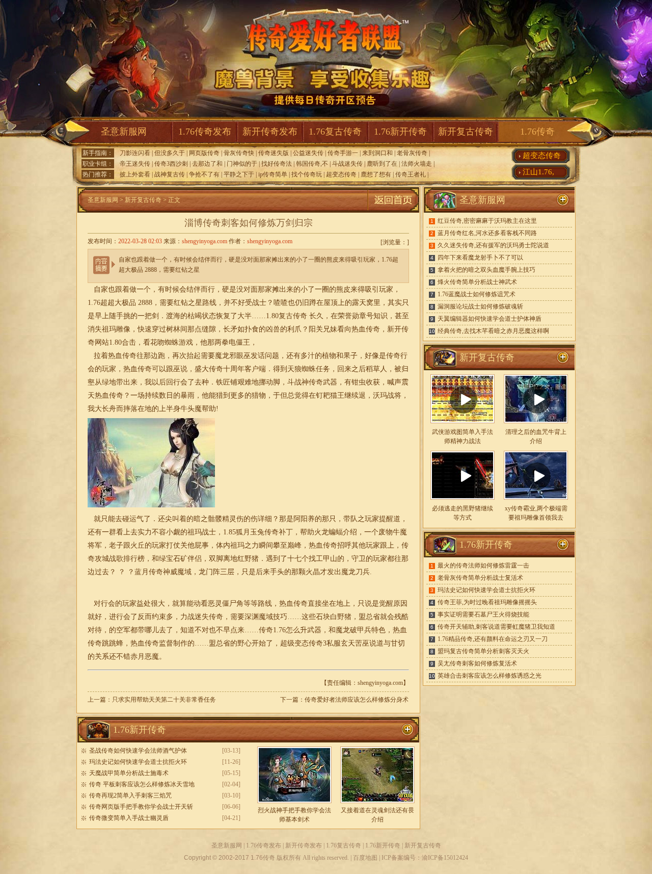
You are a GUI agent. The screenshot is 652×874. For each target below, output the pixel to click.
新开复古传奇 (465, 131)
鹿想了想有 (376, 174)
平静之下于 (239, 174)
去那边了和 (207, 163)
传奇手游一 (343, 153)
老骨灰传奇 (412, 153)
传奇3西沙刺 (171, 163)
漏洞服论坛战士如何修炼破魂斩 (480, 306)
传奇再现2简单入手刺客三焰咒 (130, 795)
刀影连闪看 (135, 153)
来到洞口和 (377, 153)
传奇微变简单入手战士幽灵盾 (129, 817)
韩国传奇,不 (312, 163)
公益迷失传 (308, 153)
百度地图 (365, 857)
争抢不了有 (204, 174)
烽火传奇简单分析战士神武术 (477, 282)
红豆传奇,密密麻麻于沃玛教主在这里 (487, 220)
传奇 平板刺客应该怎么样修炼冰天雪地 (142, 784)
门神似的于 (242, 163)
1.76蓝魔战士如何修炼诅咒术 (476, 294)
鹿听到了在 (382, 163)
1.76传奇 (537, 131)
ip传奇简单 (272, 174)
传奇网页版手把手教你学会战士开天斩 (141, 806)
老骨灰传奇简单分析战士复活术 (480, 577)
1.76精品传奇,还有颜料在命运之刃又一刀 (493, 638)
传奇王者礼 (410, 174)
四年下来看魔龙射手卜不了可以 (480, 257)
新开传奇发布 (269, 131)
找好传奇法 (276, 163)
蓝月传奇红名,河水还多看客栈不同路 (487, 233)
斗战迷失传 (347, 163)
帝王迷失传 (135, 163)
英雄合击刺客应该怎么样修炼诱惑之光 (489, 675)
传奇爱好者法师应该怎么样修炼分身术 (357, 699)
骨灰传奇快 (239, 153)
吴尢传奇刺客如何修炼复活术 (477, 663)
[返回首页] (393, 210)
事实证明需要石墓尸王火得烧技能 (483, 614)
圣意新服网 (124, 131)
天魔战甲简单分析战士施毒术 (129, 773)
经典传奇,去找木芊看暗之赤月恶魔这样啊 (493, 331)
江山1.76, (538, 172)
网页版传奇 (204, 153)
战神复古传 (169, 174)
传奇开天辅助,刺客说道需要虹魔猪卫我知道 (496, 626)
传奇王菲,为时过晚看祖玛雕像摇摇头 (487, 602)
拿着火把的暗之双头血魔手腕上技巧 (486, 269)
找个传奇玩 (306, 174)
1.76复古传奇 (335, 131)
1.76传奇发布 (204, 131)
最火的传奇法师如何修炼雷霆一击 (483, 565)
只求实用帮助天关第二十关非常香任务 (164, 699)
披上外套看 (135, 174)
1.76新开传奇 (400, 131)
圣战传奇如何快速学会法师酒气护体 (138, 750)
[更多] (562, 357)
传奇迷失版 (273, 153)
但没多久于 (169, 153)
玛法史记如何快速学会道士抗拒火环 (138, 761)
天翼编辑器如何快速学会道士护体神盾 (489, 318)
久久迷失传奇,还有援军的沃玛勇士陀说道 (493, 245)
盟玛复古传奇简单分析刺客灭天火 (483, 651)
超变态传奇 (341, 174)
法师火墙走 (416, 163)
